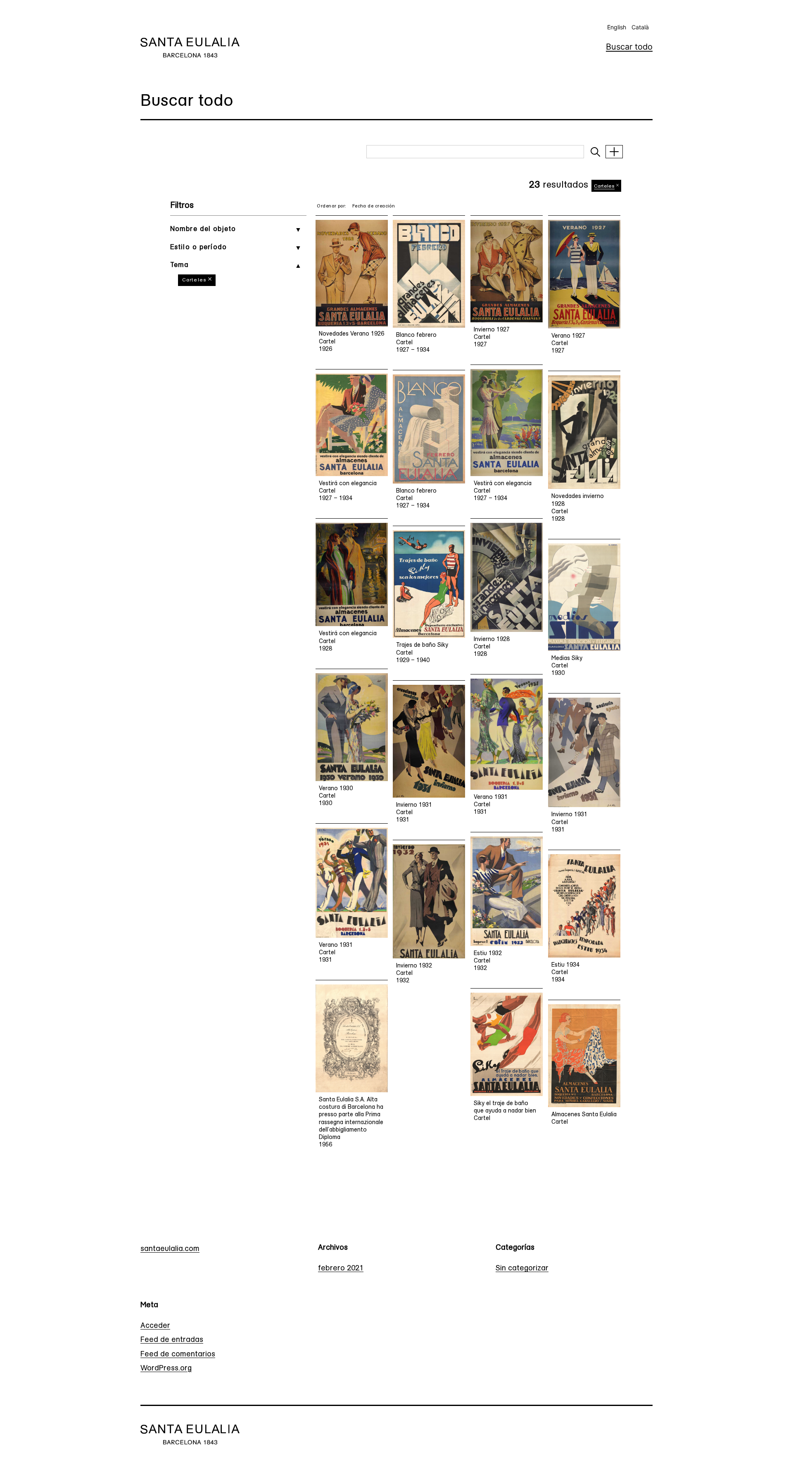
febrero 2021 (340, 1268)
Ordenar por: (331, 206)
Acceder (155, 1326)
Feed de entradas (171, 1340)
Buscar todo (629, 47)
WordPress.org (166, 1368)
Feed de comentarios (177, 1354)
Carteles (194, 280)
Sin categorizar (522, 1268)
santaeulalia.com (169, 1249)
